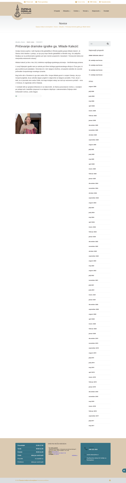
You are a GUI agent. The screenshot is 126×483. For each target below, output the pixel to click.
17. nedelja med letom (95, 75)
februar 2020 (93, 329)
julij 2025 (91, 149)
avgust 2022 (92, 270)
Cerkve (76, 11)
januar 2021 (92, 299)
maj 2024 (91, 217)
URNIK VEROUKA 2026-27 (96, 55)
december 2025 (93, 125)
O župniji (57, 11)
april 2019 (92, 372)
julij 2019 (91, 358)
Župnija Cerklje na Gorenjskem (28, 480)
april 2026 (92, 106)
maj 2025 (91, 159)
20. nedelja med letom (95, 60)
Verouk (85, 11)
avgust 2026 (92, 86)
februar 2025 (93, 173)
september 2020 (94, 309)
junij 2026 (91, 96)
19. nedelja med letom (95, 65)
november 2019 (93, 343)
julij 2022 (91, 275)
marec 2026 (92, 110)
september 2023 (94, 256)
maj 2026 (91, 101)
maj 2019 (91, 367)
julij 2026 (91, 91)
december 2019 (93, 338)
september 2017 (94, 416)
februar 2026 (93, 115)
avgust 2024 (92, 203)
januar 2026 (92, 120)
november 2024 (93, 188)
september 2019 (94, 348)
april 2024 (92, 222)
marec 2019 (92, 377)
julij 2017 (91, 420)
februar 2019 (93, 382)
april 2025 (92, 164)
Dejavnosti (95, 11)
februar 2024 (93, 232)
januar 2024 (92, 236)
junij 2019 (91, 362)
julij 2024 (91, 207)
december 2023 (93, 241)
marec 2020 (92, 324)
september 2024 (94, 198)
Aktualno (66, 11)
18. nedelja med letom (95, 70)
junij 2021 (91, 290)
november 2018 (93, 396)
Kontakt (106, 11)
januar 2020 (92, 333)
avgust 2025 (92, 144)
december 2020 (93, 304)
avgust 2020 (92, 314)
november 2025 (93, 130)
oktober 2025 (93, 135)
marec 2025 (92, 169)
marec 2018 (92, 406)
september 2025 (94, 140)
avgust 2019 (92, 353)
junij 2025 (91, 154)
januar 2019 (92, 387)
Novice (23, 42)
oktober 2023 (93, 251)
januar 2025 (92, 178)
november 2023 (93, 246)
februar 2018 (93, 411)
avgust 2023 (92, 261)
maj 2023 (91, 266)
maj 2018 (91, 401)
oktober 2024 (93, 193)
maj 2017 (91, 425)
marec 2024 (92, 227)
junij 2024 (91, 212)
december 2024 (93, 183)
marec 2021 (92, 295)
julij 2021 (91, 285)
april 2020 (92, 319)
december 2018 (93, 391)
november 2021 (93, 280)
